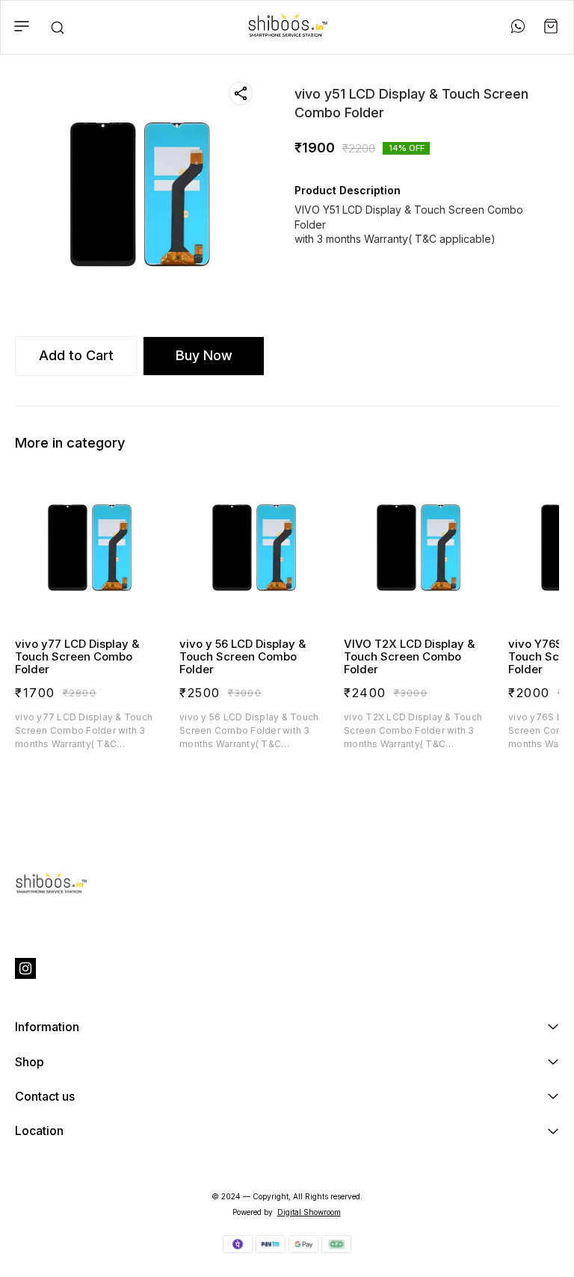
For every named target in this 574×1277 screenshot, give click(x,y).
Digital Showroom (309, 1212)
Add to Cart (76, 355)
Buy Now (204, 355)
